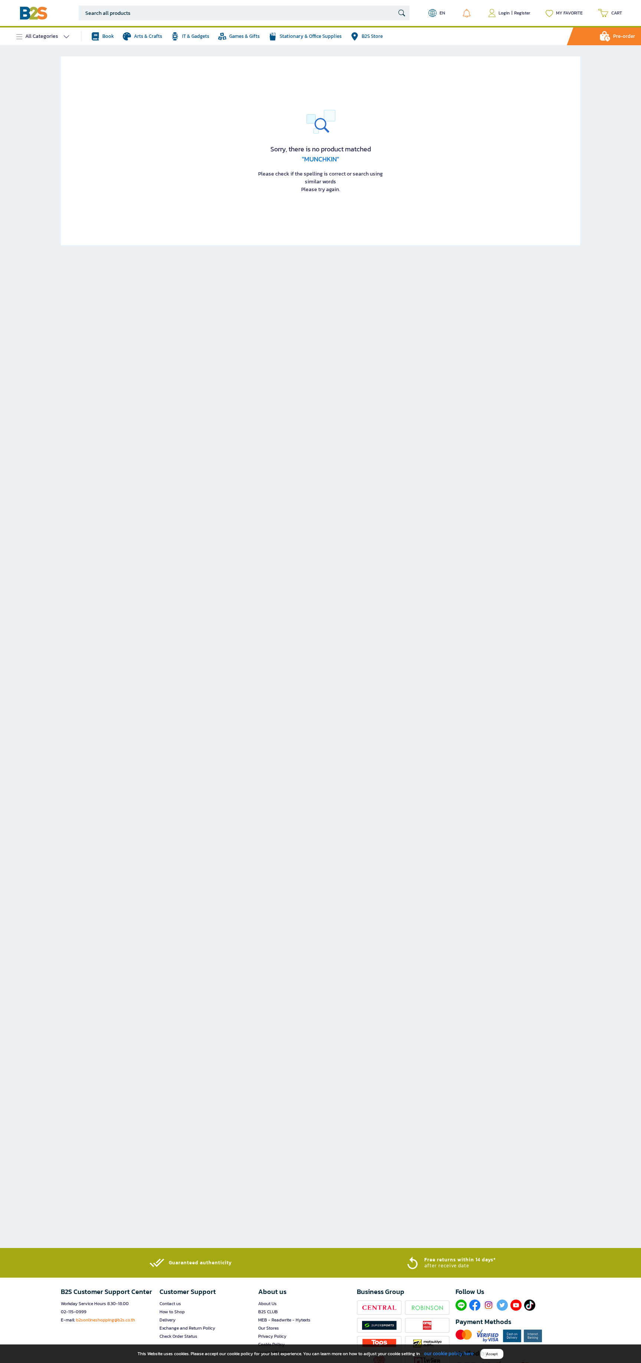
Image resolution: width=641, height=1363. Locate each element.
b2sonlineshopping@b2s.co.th (105, 1320)
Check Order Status (178, 1336)
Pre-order (624, 36)
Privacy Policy (272, 1336)
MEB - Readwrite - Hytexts (284, 1320)
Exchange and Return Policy (187, 1328)
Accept (492, 1354)
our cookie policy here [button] (449, 1353)
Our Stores (268, 1328)
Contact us (170, 1303)
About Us (267, 1303)
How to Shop (172, 1311)
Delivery (167, 1320)
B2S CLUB (268, 1311)
